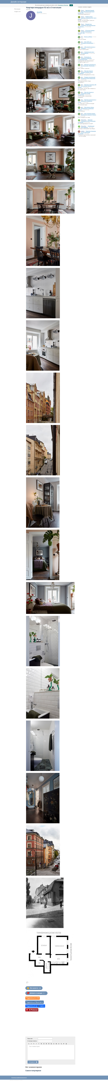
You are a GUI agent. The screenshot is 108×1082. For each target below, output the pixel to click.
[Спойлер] (61, 1044)
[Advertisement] (87, 162)
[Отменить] (29, 1044)
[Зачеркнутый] (39, 1044)
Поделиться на (35, 1006)
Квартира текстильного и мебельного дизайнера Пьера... (87, 101)
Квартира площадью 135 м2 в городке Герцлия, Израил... (87, 86)
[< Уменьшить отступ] (46, 1044)
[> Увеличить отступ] (49, 1044)
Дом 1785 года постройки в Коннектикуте (87, 42)
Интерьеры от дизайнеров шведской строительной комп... (85, 58)
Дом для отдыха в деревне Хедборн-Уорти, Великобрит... (85, 72)
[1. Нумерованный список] (44, 1044)
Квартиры (28, 9)
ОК (71, 5)
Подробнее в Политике (63, 5)
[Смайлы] (66, 1044)
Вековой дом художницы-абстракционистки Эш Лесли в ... (86, 25)
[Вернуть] (31, 1044)
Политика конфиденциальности (19, 1077)
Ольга (82, 10)
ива (82, 36)
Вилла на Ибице (88, 36)
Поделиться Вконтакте (34, 1002)
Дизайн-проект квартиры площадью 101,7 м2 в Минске (87, 18)
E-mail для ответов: (32, 1041)
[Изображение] (51, 1044)
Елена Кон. (83, 119)
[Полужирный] (34, 1044)
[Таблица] (56, 1044)
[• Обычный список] (41, 1044)
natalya (82, 131)
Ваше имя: (30, 1038)
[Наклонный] (36, 1044)
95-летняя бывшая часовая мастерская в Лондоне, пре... (86, 32)
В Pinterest (33, 1010)
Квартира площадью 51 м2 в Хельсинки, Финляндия (88, 65)
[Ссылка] (59, 1044)
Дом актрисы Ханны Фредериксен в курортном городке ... (86, 108)
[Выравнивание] (64, 1044)
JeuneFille (39, 12)
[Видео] (54, 1044)
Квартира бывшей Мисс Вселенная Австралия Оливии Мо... (86, 11)
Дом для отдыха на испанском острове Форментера (86, 93)
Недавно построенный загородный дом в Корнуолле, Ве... (86, 78)
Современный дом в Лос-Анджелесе (87, 52)
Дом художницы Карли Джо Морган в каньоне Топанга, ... (87, 115)
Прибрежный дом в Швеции (87, 127)
